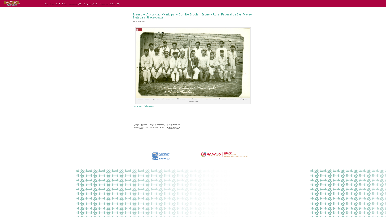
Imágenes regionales (91, 4)
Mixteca (142, 21)
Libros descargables (75, 4)
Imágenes (136, 21)
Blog (118, 4)
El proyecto (54, 4)
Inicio (46, 4)
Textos (64, 4)
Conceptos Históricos (107, 4)
